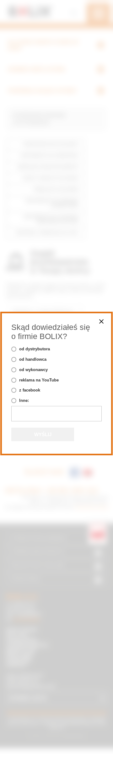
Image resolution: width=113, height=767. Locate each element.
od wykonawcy (33, 369)
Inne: (24, 400)
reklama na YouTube (39, 380)
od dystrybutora (34, 349)
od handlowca (32, 359)
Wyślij (42, 434)
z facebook (29, 390)
